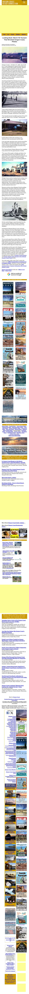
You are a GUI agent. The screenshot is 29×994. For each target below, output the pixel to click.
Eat (8, 34)
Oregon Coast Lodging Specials (14, 435)
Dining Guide (12, 743)
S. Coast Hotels (12, 719)
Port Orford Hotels (13, 734)
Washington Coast (10, 788)
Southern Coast (10, 905)
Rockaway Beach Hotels (12, 724)
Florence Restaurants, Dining (11, 755)
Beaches (24, 34)
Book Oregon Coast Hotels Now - (10, 978)
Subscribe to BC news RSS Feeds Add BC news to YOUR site (10, 939)
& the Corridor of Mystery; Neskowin (10, 852)
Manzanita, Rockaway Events (11, 763)
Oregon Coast (16, 697)
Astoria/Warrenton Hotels (11, 720)
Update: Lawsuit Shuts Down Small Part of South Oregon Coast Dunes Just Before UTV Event (14, 668)
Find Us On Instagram (10, 971)
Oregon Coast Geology (20, 255)
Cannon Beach (10, 813)
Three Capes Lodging (12, 725)
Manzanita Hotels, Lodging (9, 477)
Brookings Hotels (20, 432)
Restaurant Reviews (12, 756)
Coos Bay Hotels (9, 431)
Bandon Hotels (17, 431)
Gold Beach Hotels (12, 432)
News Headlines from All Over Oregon (10, 954)
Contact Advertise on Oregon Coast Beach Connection (14, 700)
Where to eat (21, 269)
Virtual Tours (8, 270)
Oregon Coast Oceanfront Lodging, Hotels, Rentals (10, 963)
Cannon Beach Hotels (21, 426)
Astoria (14, 760)
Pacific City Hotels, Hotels (14, 428)
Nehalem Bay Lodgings (12, 722)
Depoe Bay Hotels (10, 429)
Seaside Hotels (12, 426)
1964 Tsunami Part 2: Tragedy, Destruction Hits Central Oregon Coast (14, 266)
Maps (3, 270)
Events (12, 34)
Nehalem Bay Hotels (6, 427)
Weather (18, 34)
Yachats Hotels (9, 430)
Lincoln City (9, 851)
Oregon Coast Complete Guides (10, 776)
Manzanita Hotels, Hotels (17, 427)
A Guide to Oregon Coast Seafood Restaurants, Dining (10, 968)
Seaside (14, 744)
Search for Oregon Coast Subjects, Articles (11, 780)
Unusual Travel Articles (10, 946)
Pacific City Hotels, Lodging (11, 726)
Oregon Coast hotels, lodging (16, 522)
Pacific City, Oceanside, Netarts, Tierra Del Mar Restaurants (10, 748)
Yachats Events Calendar (11, 767)
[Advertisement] (14, 19)
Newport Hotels (18, 429)
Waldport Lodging (13, 729)
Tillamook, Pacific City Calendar (10, 764)
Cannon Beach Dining (12, 745)
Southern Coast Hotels (14, 433)
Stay (4, 34)
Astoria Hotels (5, 426)
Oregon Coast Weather (10, 769)
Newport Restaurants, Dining (11, 752)
